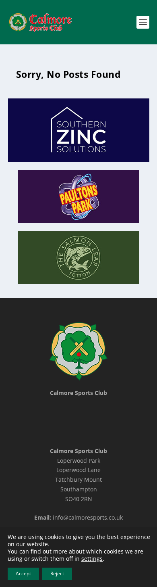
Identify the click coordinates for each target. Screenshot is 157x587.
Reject (57, 573)
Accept (23, 573)
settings (92, 558)
